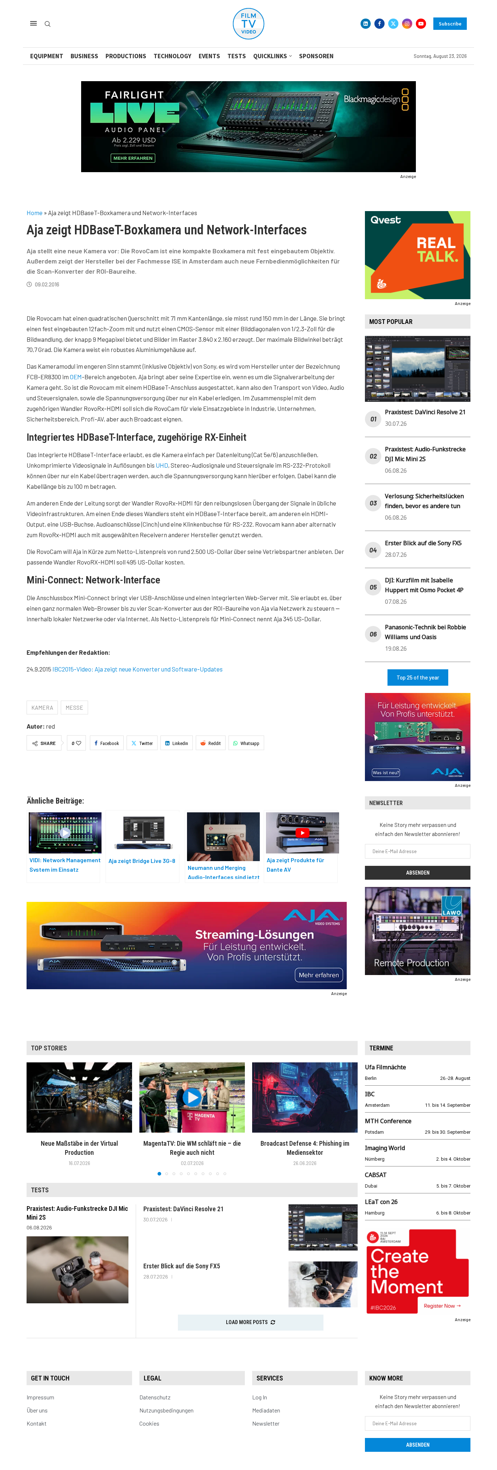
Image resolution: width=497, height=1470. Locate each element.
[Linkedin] (366, 24)
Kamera (42, 707)
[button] (36, 1118)
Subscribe (450, 23)
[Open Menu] (33, 23)
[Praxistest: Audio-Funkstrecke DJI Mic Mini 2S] (77, 1269)
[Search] (47, 24)
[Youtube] (421, 24)
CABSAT (376, 1175)
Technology (172, 56)
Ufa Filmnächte (385, 1067)
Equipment (46, 56)
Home (35, 212)
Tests (236, 56)
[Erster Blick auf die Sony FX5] (323, 1284)
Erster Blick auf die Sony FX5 (423, 543)
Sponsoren (316, 56)
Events (209, 56)
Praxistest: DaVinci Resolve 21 (425, 412)
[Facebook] (379, 24)
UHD (162, 465)
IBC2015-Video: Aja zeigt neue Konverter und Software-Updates (137, 669)
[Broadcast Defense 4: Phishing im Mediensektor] (305, 1097)
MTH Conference (388, 1121)
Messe (74, 707)
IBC (370, 1094)
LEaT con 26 (381, 1202)
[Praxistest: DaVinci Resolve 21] (323, 1227)
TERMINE (381, 1048)
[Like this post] (78, 743)
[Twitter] (393, 24)
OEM (76, 376)
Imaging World (385, 1148)
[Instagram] (407, 24)
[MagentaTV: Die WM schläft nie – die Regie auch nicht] (192, 1097)
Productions (126, 56)
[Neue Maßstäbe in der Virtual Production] (79, 1097)
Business (84, 56)
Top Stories (49, 1048)
